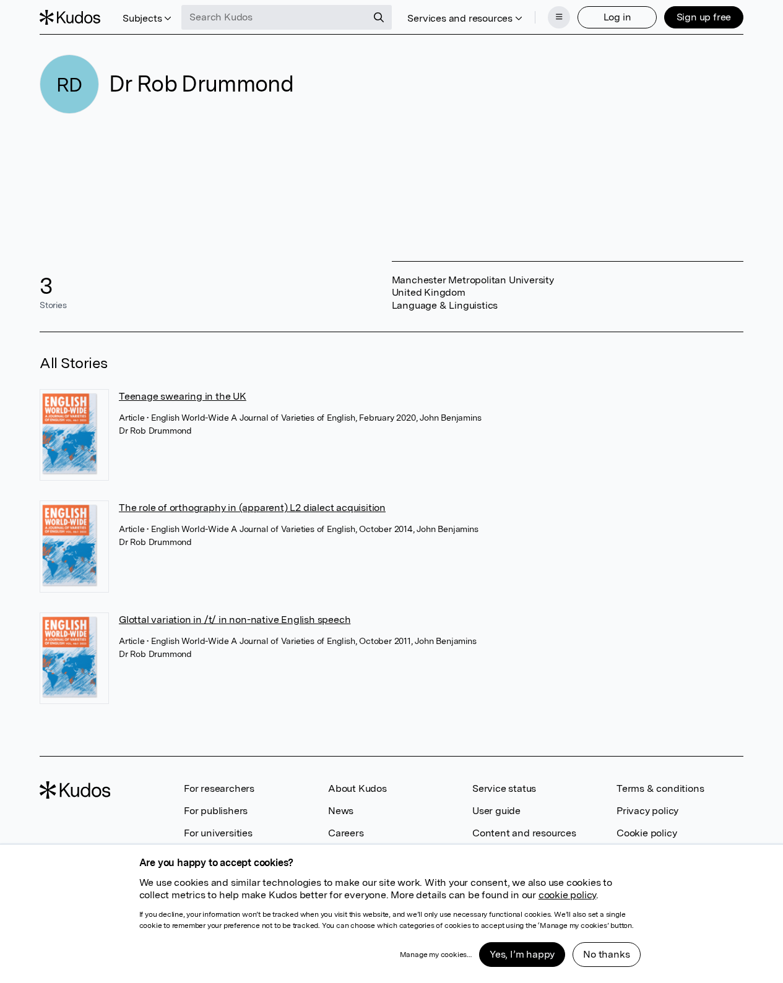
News (340, 811)
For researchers (219, 788)
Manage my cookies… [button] (436, 954)
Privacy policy (647, 811)
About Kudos (357, 788)
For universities (218, 833)
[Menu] (559, 17)
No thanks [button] (606, 954)
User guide (496, 811)
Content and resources (524, 833)
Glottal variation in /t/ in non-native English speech (234, 619)
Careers (346, 833)
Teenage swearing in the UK (182, 396)
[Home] (70, 17)
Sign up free (704, 17)
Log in (617, 17)
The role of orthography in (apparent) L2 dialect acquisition (252, 507)
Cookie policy (646, 833)
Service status (504, 788)
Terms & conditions (660, 788)
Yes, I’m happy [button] (522, 954)
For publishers (216, 811)
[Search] (378, 17)
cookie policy (567, 895)
